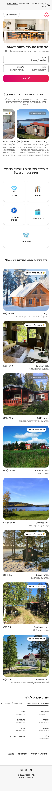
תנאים (21, 777)
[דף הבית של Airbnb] (46, 14)
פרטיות (30, 777)
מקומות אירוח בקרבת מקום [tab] (38, 703)
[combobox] (26, 60)
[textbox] (37, 70)
